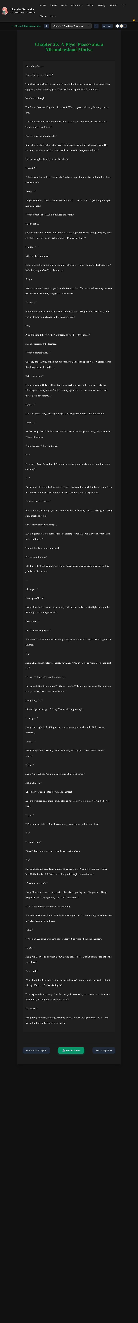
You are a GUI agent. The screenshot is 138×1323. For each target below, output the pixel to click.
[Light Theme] (117, 26)
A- (104, 26)
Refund (113, 5)
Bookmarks (77, 5)
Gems (64, 5)
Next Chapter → (104, 1050)
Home (42, 5)
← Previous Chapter (36, 1050)
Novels (53, 5)
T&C (123, 5)
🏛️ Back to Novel (71, 1050)
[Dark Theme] (125, 26)
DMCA (90, 5)
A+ (109, 26)
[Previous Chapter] (46, 26)
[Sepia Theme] (121, 26)
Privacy (102, 5)
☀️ (133, 20)
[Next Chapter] (96, 26)
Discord (43, 16)
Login (52, 16)
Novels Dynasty (22, 9)
